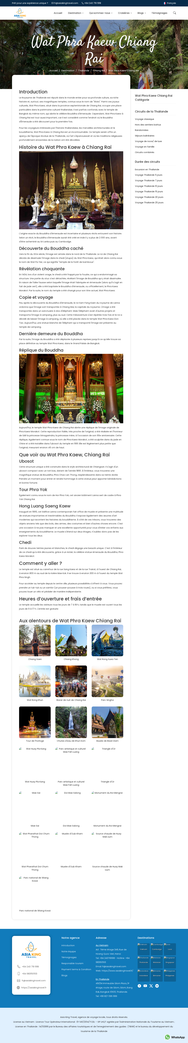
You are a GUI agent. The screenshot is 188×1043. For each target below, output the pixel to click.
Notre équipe (69, 951)
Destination (75, 13)
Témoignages (159, 13)
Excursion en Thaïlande (147, 169)
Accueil (58, 13)
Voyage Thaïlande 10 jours (149, 186)
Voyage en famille (144, 146)
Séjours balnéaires (144, 135)
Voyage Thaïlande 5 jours (148, 174)
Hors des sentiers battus (148, 124)
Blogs (140, 13)
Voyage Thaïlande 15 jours (149, 191)
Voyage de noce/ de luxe (148, 141)
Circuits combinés (144, 152)
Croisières (124, 13)
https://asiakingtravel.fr (33, 987)
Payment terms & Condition (76, 969)
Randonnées (141, 130)
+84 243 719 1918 (92, 3)
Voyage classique (144, 119)
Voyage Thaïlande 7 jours (148, 180)
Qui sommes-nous (100, 13)
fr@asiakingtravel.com (66, 3)
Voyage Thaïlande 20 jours (149, 197)
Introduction (68, 945)
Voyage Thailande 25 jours (149, 202)
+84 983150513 (29, 973)
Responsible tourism (72, 963)
